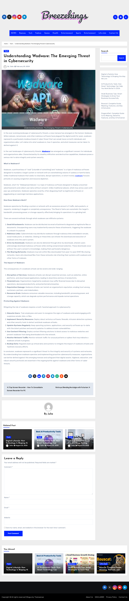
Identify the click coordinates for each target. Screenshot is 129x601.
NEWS (13, 33)
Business (22, 33)
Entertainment (67, 33)
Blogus (29, 597)
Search (104, 51)
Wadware (46, 151)
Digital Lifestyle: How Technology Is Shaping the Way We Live (17, 443)
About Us (89, 597)
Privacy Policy (111, 597)
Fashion (38, 33)
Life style (102, 33)
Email (6, 508)
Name (7, 497)
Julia (12, 66)
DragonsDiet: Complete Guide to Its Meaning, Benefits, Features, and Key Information (113, 115)
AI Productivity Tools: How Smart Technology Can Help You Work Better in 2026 (112, 86)
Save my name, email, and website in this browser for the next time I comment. (36, 528)
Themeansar (39, 597)
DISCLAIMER (99, 597)
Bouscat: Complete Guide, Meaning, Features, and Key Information (112, 106)
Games (47, 33)
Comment (8, 467)
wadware (79, 176)
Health (55, 33)
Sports (78, 33)
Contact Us (113, 33)
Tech (30, 33)
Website (7, 518)
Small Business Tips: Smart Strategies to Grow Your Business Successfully (111, 96)
